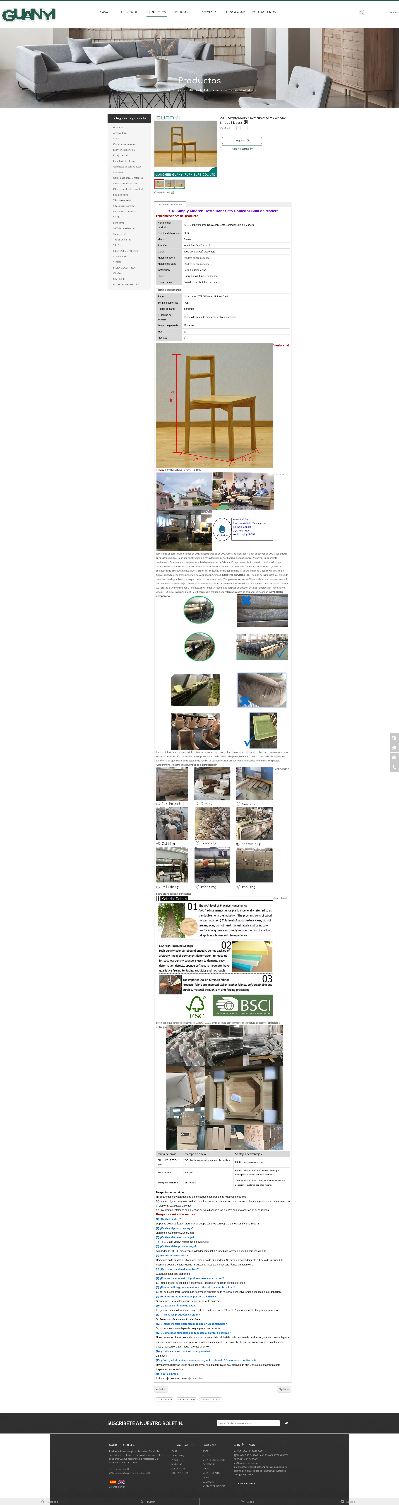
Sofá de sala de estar (124, 228)
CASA (174, 1451)
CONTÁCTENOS (179, 1473)
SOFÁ (116, 217)
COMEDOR (119, 256)
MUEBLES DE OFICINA (126, 284)
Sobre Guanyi (178, 1455)
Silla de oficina (120, 194)
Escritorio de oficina (124, 149)
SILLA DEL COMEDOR (125, 250)
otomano (118, 172)
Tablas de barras (122, 239)
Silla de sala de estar (211, 1399)
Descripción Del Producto (170, 204)
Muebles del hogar (187, 1399)
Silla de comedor (164, 1399)
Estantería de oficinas (124, 160)
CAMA (117, 273)
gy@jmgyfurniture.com (246, 1462)
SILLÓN (117, 245)
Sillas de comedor (122, 200)
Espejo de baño (121, 155)
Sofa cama (118, 222)
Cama (116, 138)
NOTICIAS (176, 1464)
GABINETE (119, 278)
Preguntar (240, 140)
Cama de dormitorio (124, 144)
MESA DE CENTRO (124, 267)
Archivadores (120, 132)
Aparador (118, 127)
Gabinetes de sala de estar (127, 166)
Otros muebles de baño (125, 183)
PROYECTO (177, 1460)
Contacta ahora (246, 1483)
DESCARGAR (178, 1468)
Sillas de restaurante (124, 205)
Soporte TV (119, 233)
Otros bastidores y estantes (128, 177)
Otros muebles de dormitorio (128, 188)
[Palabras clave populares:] (361, 12)
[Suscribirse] (286, 1423)
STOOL (117, 261)
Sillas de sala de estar (124, 211)
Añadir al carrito (240, 148)
